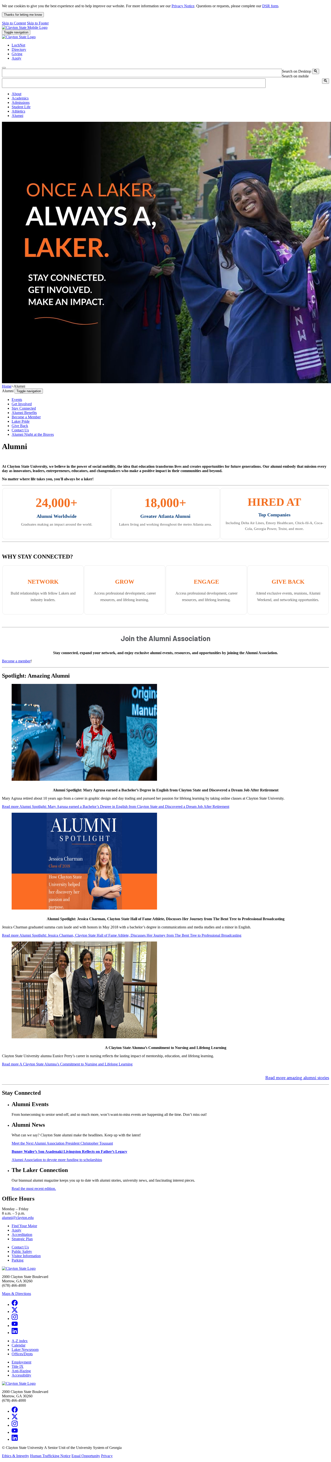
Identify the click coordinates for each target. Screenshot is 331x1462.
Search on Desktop (296, 71)
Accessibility (21, 1375)
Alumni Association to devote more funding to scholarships (57, 1160)
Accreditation (22, 1234)
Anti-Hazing (21, 1371)
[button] (16, 94)
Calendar (18, 1345)
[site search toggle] (4, 68)
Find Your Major (24, 1226)
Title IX (18, 1366)
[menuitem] (170, 94)
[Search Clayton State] (315, 71)
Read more (115, 806)
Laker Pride (21, 421)
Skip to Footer (38, 23)
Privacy (107, 1456)
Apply (16, 1230)
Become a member (16, 661)
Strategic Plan (22, 1239)
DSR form (270, 6)
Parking (18, 1260)
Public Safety (22, 1251)
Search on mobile (295, 76)
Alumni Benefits (24, 413)
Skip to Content (14, 23)
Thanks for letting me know (23, 14)
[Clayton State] (24, 27)
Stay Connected (24, 408)
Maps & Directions (16, 1294)
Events (17, 400)
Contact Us (20, 430)
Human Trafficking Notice (50, 1456)
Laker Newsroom (25, 1349)
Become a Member (26, 417)
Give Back (20, 426)
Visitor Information (26, 1256)
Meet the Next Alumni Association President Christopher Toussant (62, 1143)
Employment (21, 1362)
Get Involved (22, 404)
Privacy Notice (183, 6)
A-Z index (20, 1341)
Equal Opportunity (85, 1456)
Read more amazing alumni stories (297, 1077)
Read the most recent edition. (34, 1188)
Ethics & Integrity (15, 1456)
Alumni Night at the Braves (33, 434)
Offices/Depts (22, 1354)
